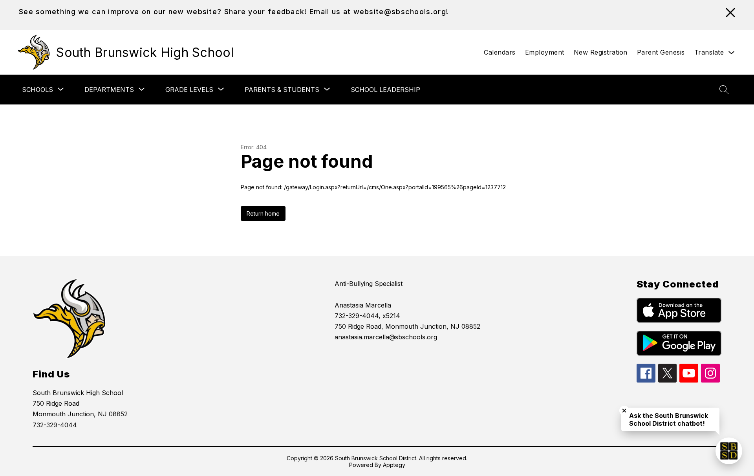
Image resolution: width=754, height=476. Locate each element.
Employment (544, 52)
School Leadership (385, 89)
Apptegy (394, 464)
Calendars (500, 52)
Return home (263, 213)
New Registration (601, 52)
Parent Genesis (661, 52)
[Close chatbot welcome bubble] (624, 411)
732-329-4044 (55, 425)
